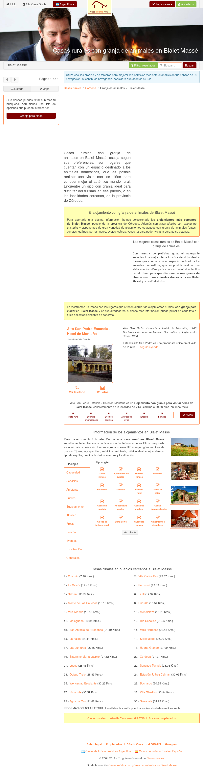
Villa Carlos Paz (148, 576)
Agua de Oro (78, 701)
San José (144, 585)
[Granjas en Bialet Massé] (121, 485)
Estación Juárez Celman (155, 674)
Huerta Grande (149, 648)
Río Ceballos (148, 621)
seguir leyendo (149, 347)
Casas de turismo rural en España (160, 751)
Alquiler (71, 515)
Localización (74, 549)
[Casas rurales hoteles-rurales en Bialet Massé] (139, 469)
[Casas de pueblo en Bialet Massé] (102, 501)
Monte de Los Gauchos (82, 603)
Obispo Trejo (78, 674)
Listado (18, 89)
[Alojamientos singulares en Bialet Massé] (158, 517)
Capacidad (73, 472)
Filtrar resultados (144, 65)
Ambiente (72, 489)
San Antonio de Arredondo (86, 630)
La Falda (75, 639)
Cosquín (73, 576)
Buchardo (146, 683)
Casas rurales (72, 88)
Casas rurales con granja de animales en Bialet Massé (142, 765)
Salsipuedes (147, 639)
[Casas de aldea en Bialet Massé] (158, 485)
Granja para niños (31, 116)
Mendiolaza (147, 612)
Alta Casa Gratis (35, 4)
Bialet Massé (17, 64)
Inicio (12, 4)
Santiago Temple (150, 665)
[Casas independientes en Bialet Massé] (158, 501)
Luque (74, 665)
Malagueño (77, 621)
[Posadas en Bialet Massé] (158, 469)
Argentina (66, 4)
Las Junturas (78, 648)
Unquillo (143, 603)
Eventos (71, 541)
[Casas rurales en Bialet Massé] (102, 469)
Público (71, 498)
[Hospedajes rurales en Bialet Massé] (121, 501)
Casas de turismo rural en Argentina (108, 751)
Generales (72, 558)
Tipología (72, 464)
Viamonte (75, 692)
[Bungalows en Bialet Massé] (121, 517)
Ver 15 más (130, 532)
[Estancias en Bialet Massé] (102, 485)
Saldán (72, 594)
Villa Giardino (148, 692)
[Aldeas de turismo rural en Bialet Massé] (102, 517)
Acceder (186, 4)
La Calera (74, 585)
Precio (70, 524)
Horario (71, 532)
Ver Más (187, 415)
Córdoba (90, 88)
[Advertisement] (133, 121)
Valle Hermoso (149, 630)
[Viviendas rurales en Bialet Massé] (139, 517)
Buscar (189, 65)
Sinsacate (146, 701)
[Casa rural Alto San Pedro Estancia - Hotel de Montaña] (90, 363)
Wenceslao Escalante (83, 683)
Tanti (141, 594)
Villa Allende (75, 612)
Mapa (46, 89)
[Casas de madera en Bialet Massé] (139, 501)
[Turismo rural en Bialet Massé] (139, 485)
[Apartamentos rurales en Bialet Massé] (121, 469)
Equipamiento (75, 506)
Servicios (72, 481)
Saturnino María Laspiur (85, 656)
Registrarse (163, 4)
